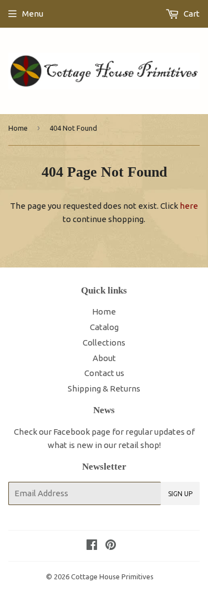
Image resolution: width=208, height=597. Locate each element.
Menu (32, 13)
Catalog (104, 327)
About (104, 358)
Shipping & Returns (104, 388)
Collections (104, 342)
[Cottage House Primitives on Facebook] (92, 545)
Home (18, 128)
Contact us (104, 373)
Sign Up (180, 493)
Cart (191, 13)
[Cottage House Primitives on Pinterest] (110, 545)
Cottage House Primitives (112, 576)
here (189, 205)
